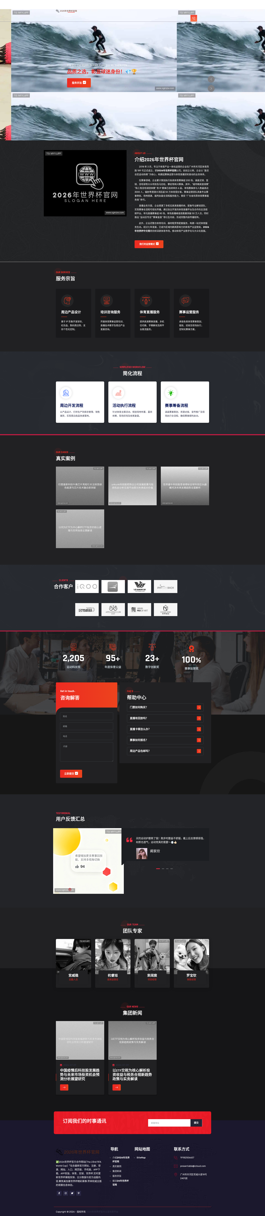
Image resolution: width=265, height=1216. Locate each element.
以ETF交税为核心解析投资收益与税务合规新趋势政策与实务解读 (132, 1074)
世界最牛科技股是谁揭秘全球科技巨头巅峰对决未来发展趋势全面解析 (185, 493)
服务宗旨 (172, 6)
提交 (196, 1122)
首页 (104, 6)
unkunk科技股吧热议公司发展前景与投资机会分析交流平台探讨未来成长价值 (132, 493)
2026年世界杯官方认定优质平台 (102, 1211)
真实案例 (145, 6)
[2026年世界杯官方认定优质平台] (68, 10)
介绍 (123, 6)
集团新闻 (158, 6)
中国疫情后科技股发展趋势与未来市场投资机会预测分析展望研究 (80, 1074)
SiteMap (141, 1157)
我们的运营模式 (147, 244)
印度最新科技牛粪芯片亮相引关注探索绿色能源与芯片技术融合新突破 (80, 493)
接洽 (120, 1183)
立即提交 (69, 773)
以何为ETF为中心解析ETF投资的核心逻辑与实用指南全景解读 (80, 533)
